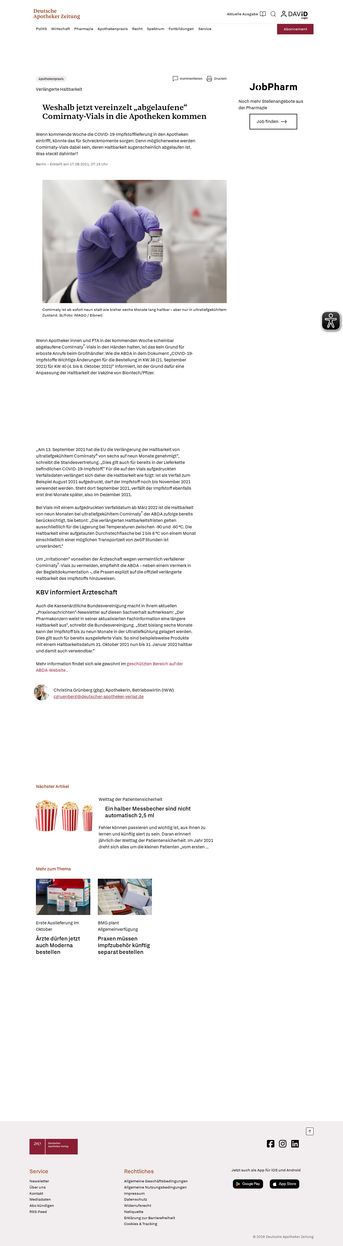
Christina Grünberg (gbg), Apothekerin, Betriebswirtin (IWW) (114, 690)
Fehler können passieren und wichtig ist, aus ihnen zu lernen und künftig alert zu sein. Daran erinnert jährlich (156, 837)
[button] (56, 14)
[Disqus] (131, 1039)
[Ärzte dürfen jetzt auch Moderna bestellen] (63, 897)
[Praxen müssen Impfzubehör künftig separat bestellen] (125, 897)
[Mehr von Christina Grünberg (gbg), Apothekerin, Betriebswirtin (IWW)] (42, 693)
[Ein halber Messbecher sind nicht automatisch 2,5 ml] (64, 823)
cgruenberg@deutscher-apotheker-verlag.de (99, 696)
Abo (295, 29)
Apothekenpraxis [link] (51, 79)
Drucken (220, 79)
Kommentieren (191, 79)
